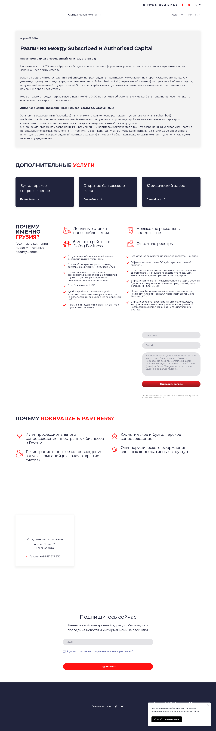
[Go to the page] (37, 14)
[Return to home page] (45, 527)
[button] (159, 5)
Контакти (194, 14)
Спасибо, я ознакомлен (166, 719)
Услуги (176, 14)
